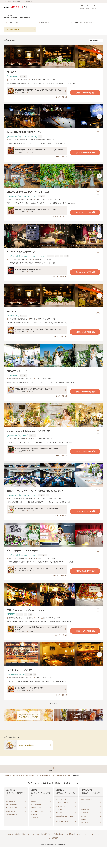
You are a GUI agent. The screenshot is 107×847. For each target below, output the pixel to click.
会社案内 (10, 834)
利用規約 (17, 834)
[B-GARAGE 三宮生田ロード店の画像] (53, 236)
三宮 (69, 775)
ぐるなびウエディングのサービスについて (87, 834)
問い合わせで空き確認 (86, 93)
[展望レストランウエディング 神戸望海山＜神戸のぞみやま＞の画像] (53, 475)
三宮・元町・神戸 (61, 775)
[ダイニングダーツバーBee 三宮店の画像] (53, 535)
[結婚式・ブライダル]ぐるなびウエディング (16, 775)
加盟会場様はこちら (60, 834)
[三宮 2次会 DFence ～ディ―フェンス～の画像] (53, 594)
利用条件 (23, 834)
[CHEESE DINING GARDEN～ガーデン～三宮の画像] (53, 176)
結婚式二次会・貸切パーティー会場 (40, 775)
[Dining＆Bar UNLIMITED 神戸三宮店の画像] (53, 116)
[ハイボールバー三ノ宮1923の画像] (53, 654)
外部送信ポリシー (47, 834)
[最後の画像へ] (99, 56)
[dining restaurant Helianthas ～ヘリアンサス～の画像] (53, 415)
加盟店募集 (70, 834)
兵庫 (53, 775)
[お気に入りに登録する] (98, 72)
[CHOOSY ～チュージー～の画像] (53, 355)
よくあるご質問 (53, 838)
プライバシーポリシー (34, 834)
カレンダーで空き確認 (86, 152)
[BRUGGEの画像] (53, 56)
